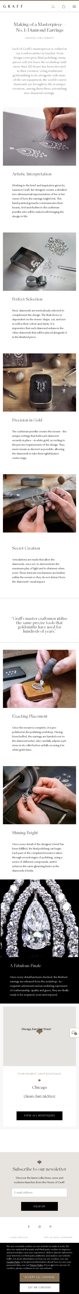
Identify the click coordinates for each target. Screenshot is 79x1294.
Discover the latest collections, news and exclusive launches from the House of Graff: (39, 1180)
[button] (39, 1032)
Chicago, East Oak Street (39, 1096)
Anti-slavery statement (58, 1238)
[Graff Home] (13, 6)
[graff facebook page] (28, 1226)
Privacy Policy (36, 1265)
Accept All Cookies (39, 1277)
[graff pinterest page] (50, 1226)
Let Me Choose (39, 1287)
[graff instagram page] (39, 1226)
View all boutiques (39, 1116)
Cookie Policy (13, 1262)
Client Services (18, 1238)
